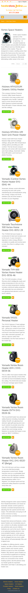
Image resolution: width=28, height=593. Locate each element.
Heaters (2, 21)
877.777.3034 (14, 13)
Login (19, 1)
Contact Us (16, 588)
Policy (9, 588)
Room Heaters (19, 586)
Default (18, 63)
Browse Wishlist (12, 437)
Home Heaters (19, 581)
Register (25, 1)
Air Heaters (18, 584)
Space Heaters (9, 584)
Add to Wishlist (12, 111)
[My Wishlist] (5, 1)
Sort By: (13, 63)
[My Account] (2, 1)
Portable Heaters (8, 586)
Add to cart (6, 111)
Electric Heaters (8, 581)
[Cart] (7, 1)
